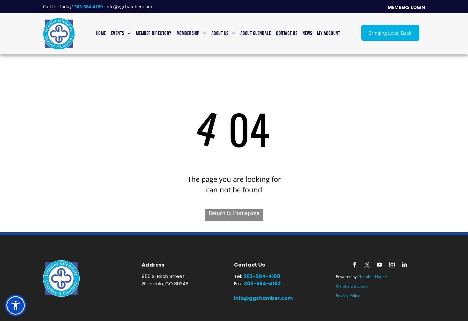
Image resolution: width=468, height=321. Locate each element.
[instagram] (391, 265)
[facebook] (354, 265)
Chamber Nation (372, 276)
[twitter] (367, 265)
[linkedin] (404, 265)
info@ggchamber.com (128, 7)
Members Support (352, 286)
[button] (15, 305)
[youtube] (379, 265)
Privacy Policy (348, 295)
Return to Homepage (234, 213)
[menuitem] (101, 34)
